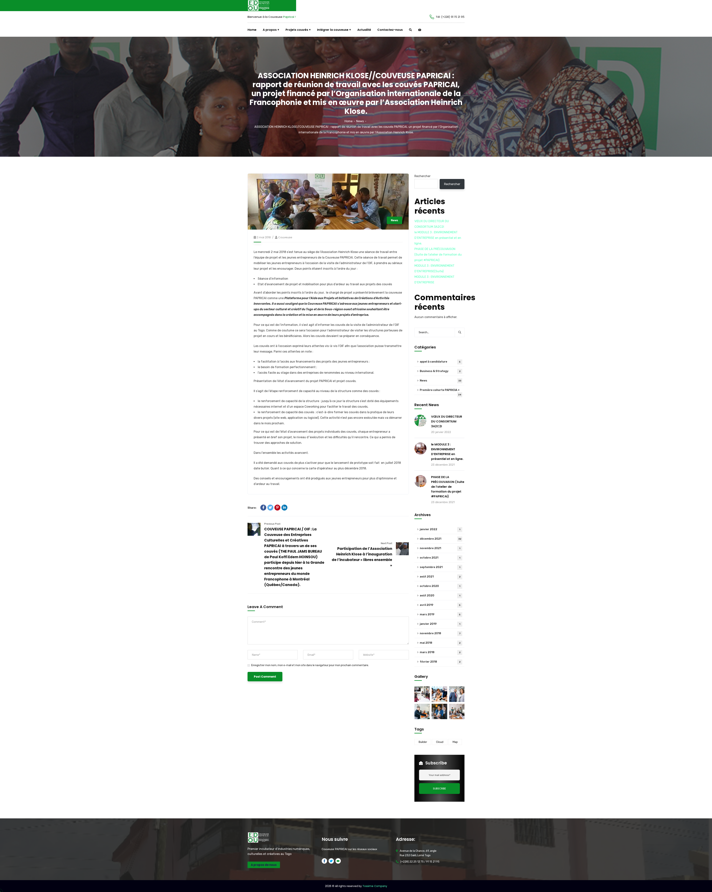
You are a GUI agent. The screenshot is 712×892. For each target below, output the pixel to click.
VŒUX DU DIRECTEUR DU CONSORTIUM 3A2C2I (446, 421)
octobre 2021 (440, 557)
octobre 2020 (440, 586)
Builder (422, 742)
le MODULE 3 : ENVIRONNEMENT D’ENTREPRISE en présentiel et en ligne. (437, 238)
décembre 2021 (440, 538)
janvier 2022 (440, 529)
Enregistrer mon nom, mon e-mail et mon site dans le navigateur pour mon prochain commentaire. (310, 665)
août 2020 (440, 595)
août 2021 (440, 576)
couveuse (285, 237)
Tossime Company (374, 886)
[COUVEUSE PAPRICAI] (261, 5)
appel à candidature (440, 361)
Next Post (386, 543)
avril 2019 (440, 605)
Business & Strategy (440, 371)
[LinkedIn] (284, 508)
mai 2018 (440, 642)
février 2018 (440, 661)
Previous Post (272, 523)
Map (455, 742)
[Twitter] (270, 508)
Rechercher (422, 176)
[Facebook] (263, 508)
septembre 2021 (440, 567)
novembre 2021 (440, 548)
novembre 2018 (440, 633)
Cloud (439, 742)
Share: (252, 507)
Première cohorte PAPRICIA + (440, 391)
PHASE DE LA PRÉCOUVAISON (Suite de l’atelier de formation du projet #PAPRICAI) (438, 254)
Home (348, 121)
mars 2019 (440, 614)
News (360, 121)
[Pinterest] (277, 508)
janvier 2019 (440, 624)
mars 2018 (440, 652)
